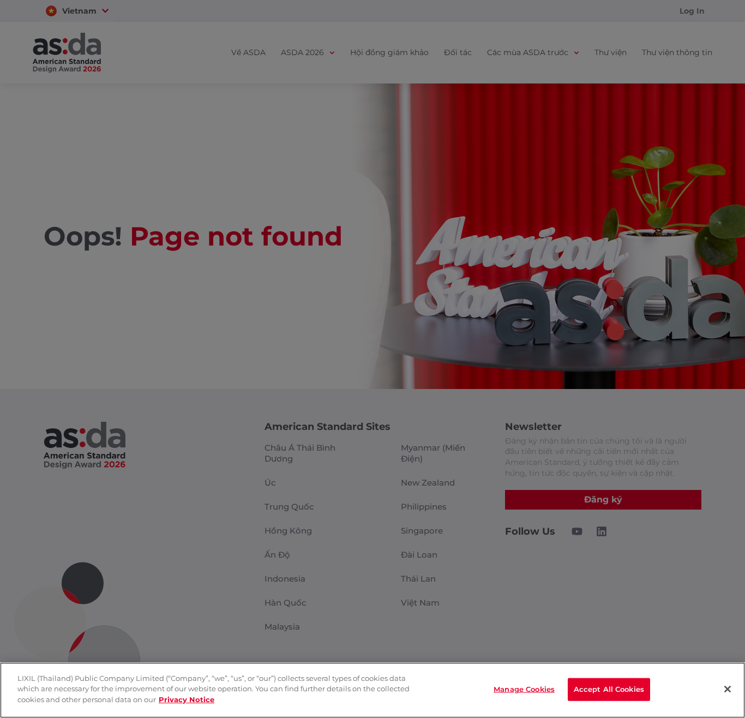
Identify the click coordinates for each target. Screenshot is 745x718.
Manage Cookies (524, 689)
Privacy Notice (186, 699)
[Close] (728, 689)
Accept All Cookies (609, 689)
